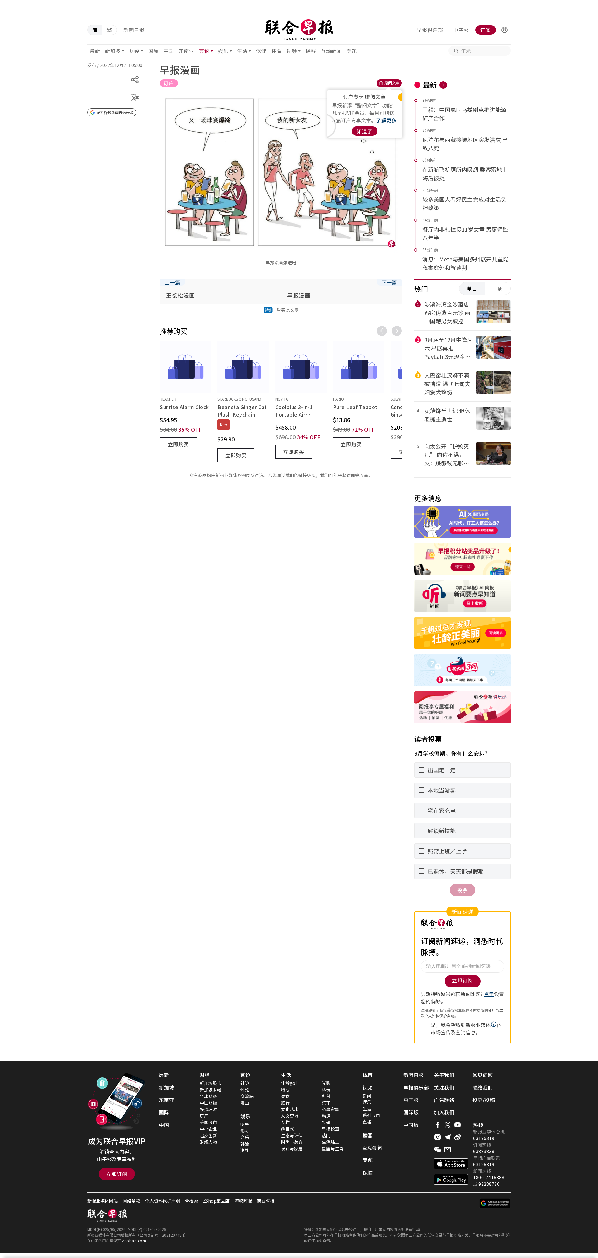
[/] (298, 29)
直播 (367, 1122)
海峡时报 (243, 1201)
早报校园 (330, 1129)
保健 (261, 50)
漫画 (244, 1103)
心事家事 (330, 1109)
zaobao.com (134, 1240)
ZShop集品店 (216, 1201)
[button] (504, 30)
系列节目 (371, 1115)
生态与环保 (292, 1135)
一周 (497, 288)
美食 (285, 1096)
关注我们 (444, 1087)
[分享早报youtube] (457, 1124)
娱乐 (223, 50)
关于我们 (444, 1075)
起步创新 (208, 1135)
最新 (95, 50)
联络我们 (482, 1087)
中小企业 (208, 1129)
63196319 (483, 1138)
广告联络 (444, 1100)
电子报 (461, 30)
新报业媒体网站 (102, 1201)
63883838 (483, 1151)
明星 (244, 1124)
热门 (326, 1135)
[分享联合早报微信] (437, 1149)
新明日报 (134, 30)
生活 (242, 50)
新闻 (367, 1095)
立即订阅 (116, 1174)
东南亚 (186, 50)
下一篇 (389, 282)
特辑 (326, 1122)
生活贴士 (330, 1142)
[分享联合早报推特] (447, 1124)
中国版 (411, 1124)
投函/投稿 (483, 1100)
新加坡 (113, 50)
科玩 (326, 1089)
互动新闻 (331, 50)
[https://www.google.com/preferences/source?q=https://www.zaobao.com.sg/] (495, 1203)
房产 (204, 1116)
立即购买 (178, 444)
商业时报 (265, 1201)
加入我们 (444, 1112)
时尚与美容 (292, 1142)
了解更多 (386, 120)
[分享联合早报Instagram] (437, 1137)
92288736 (489, 1184)
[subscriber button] (504, 30)
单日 (472, 288)
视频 (292, 50)
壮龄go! (289, 1083)
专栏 (285, 1122)
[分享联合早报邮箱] (447, 1149)
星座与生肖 (333, 1148)
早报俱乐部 (430, 30)
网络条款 (131, 1201)
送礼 (244, 1150)
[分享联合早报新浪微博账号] (457, 1137)
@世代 (287, 1129)
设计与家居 (292, 1148)
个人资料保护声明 (162, 1201)
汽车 (326, 1103)
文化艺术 (289, 1109)
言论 (204, 50)
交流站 (247, 1096)
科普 (326, 1096)
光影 (326, 1083)
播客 (311, 50)
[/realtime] (443, 85)
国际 (153, 50)
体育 (276, 50)
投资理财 (208, 1109)
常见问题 (482, 1075)
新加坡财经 (210, 1089)
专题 (351, 50)
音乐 (244, 1137)
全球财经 (208, 1096)
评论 (244, 1089)
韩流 (244, 1144)
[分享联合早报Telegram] (447, 1137)
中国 (169, 50)
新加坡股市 (210, 1083)
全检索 (191, 1201)
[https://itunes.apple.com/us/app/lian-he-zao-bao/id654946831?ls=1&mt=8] (451, 1163)
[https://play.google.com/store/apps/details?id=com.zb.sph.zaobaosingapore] (451, 1179)
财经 (134, 50)
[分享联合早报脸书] (437, 1124)
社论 (244, 1083)
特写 (285, 1089)
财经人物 (208, 1142)
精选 (326, 1116)
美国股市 (208, 1122)
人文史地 (289, 1116)
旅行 (285, 1103)
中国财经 (208, 1103)
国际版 (411, 1112)
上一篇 (172, 282)
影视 (244, 1131)
